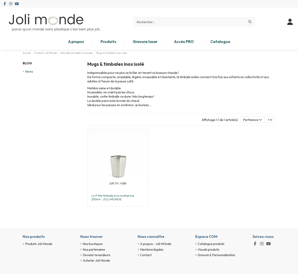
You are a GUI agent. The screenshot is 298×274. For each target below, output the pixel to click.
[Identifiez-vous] (290, 22)
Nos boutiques (93, 244)
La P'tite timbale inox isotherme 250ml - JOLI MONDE (112, 197)
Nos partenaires (94, 249)
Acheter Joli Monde (96, 260)
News (29, 71)
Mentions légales (151, 249)
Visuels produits (208, 249)
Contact (146, 255)
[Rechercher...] (250, 22)
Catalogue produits (211, 244)
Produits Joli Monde (38, 244)
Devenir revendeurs (96, 255)
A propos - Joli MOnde (155, 244)
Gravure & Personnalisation (216, 255)
